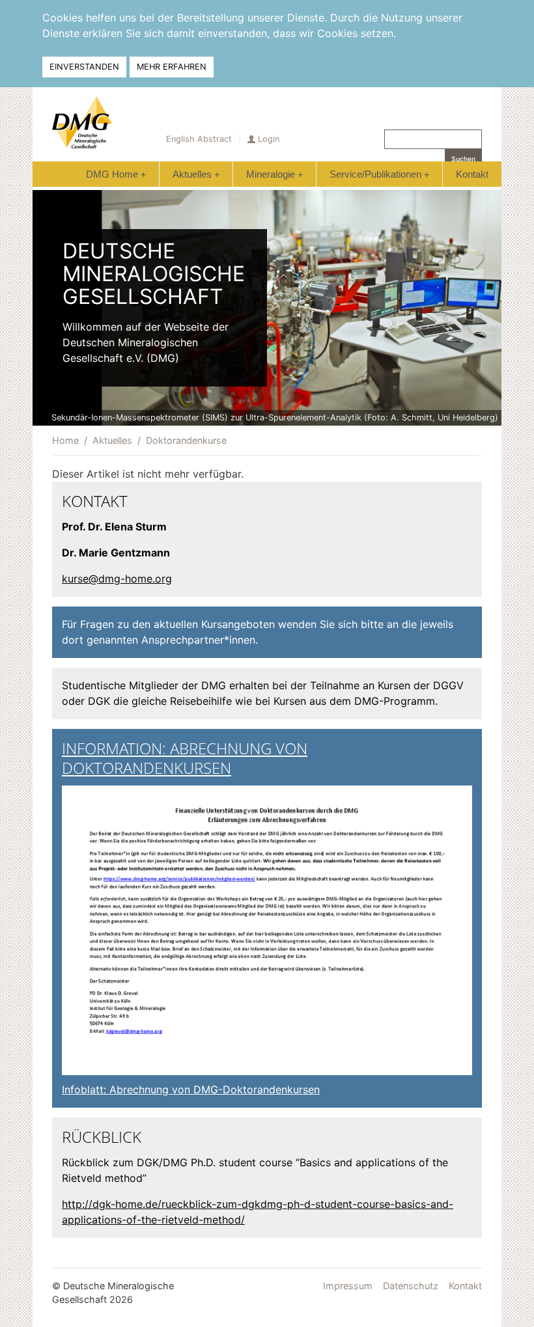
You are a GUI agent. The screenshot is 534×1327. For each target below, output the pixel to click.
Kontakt (472, 174)
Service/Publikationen (379, 174)
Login (268, 139)
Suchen (463, 159)
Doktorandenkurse (186, 440)
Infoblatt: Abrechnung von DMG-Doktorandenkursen (191, 1089)
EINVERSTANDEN (84, 67)
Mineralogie (274, 174)
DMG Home (116, 174)
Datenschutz (410, 1285)
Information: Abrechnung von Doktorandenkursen (184, 757)
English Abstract (199, 139)
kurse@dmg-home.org (117, 578)
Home (65, 440)
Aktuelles (196, 174)
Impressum (347, 1285)
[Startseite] (82, 122)
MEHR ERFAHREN (171, 67)
